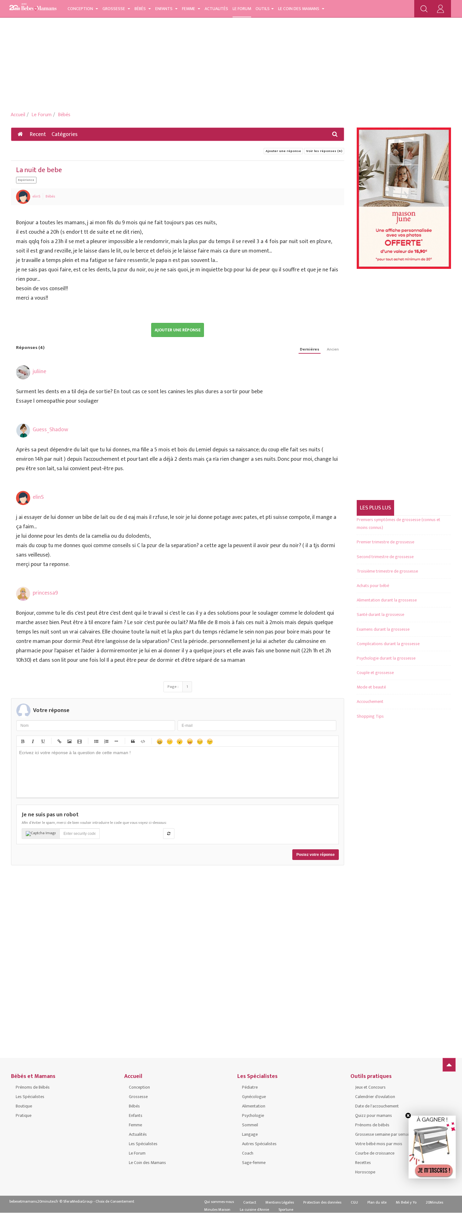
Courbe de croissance (374, 1153)
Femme (189, 8)
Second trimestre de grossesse (385, 556)
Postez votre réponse (315, 854)
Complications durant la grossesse (388, 643)
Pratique (23, 1115)
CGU (354, 1202)
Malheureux (199, 741)
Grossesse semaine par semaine (384, 1134)
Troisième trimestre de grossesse (387, 571)
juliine (39, 371)
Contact (249, 1202)
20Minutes (434, 1202)
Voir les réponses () (324, 151)
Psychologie (253, 1115)
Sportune (285, 1209)
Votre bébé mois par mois (378, 1143)
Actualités (216, 8)
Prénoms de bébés (372, 1125)
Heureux (159, 741)
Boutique (24, 1106)
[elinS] (23, 197)
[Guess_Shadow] (23, 430)
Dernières (309, 349)
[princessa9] (23, 594)
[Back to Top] (449, 1065)
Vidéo (79, 741)
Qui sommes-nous (219, 1202)
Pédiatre (250, 1087)
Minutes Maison (217, 1209)
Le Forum (242, 8)
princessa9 (45, 593)
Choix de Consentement (115, 1201)
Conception (81, 8)
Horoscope (365, 1172)
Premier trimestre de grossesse (385, 542)
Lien (59, 741)
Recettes (363, 1162)
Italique (32, 741)
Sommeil (250, 1125)
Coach (247, 1153)
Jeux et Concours (370, 1087)
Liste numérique (106, 741)
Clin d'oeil (209, 741)
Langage (250, 1134)
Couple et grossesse (375, 672)
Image (69, 741)
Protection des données (322, 1202)
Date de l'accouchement (377, 1106)
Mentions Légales (280, 1202)
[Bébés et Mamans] (33, 8)
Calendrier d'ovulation (375, 1096)
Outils (263, 8)
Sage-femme (254, 1162)
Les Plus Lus (375, 508)
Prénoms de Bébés (33, 1087)
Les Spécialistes (30, 1096)
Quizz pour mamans (373, 1115)
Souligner (42, 741)
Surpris (179, 741)
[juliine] (23, 372)
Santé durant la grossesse (380, 614)
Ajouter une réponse (283, 151)
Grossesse (114, 8)
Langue (189, 741)
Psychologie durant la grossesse (386, 658)
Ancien (333, 349)
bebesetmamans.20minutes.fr (33, 1201)
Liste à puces (96, 741)
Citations (132, 741)
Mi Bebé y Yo (406, 1202)
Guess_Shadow (50, 429)
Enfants (164, 8)
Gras (22, 741)
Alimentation (253, 1106)
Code (143, 741)
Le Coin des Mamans (299, 8)
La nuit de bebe (39, 170)
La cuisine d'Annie (254, 1209)
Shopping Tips (370, 716)
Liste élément (116, 741)
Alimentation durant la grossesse (387, 600)
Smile (169, 741)
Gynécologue (254, 1096)
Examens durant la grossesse (383, 629)
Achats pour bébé (373, 585)
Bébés (141, 8)
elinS (36, 196)
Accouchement (370, 701)
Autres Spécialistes (259, 1143)
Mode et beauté (371, 687)
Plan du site (377, 1202)
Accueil (18, 115)
